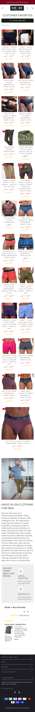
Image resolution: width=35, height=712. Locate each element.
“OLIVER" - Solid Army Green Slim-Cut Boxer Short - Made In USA (26, 289)
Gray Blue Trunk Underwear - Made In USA (25, 358)
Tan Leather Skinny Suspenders (9, 220)
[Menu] (2, 8)
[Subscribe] (32, 678)
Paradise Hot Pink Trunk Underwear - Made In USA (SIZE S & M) (9, 289)
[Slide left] (3, 2)
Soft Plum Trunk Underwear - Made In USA (9, 393)
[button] (27, 8)
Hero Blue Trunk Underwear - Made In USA (25, 253)
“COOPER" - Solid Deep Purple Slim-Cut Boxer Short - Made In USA (9, 324)
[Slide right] (32, 2)
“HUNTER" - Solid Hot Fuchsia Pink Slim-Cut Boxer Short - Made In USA (9, 360)
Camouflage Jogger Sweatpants (9, 149)
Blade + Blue (14, 708)
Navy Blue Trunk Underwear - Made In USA (25, 82)
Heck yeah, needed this (15, 624)
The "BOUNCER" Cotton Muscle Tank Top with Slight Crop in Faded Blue (8, 638)
